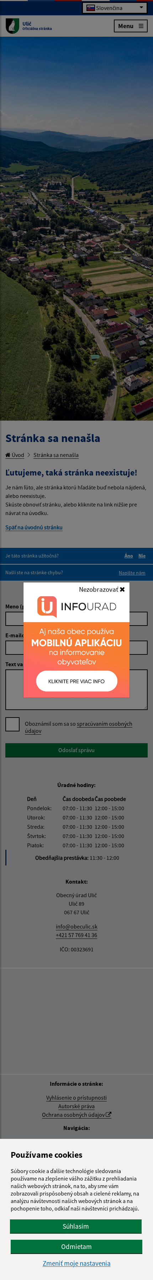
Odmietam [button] (76, 1246)
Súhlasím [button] (76, 1226)
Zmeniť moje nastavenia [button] (77, 1263)
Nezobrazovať (99, 589)
